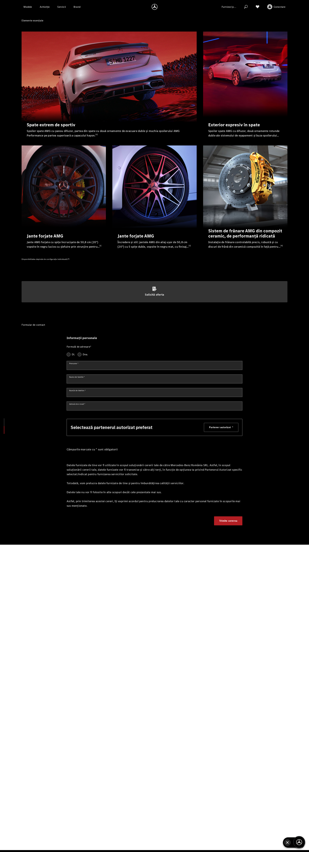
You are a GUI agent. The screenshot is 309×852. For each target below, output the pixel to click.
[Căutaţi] (245, 6)
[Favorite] (257, 6)
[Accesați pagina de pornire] (154, 6)
